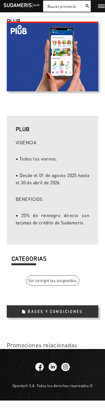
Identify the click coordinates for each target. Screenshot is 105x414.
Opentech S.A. (24, 385)
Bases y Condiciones (55, 311)
